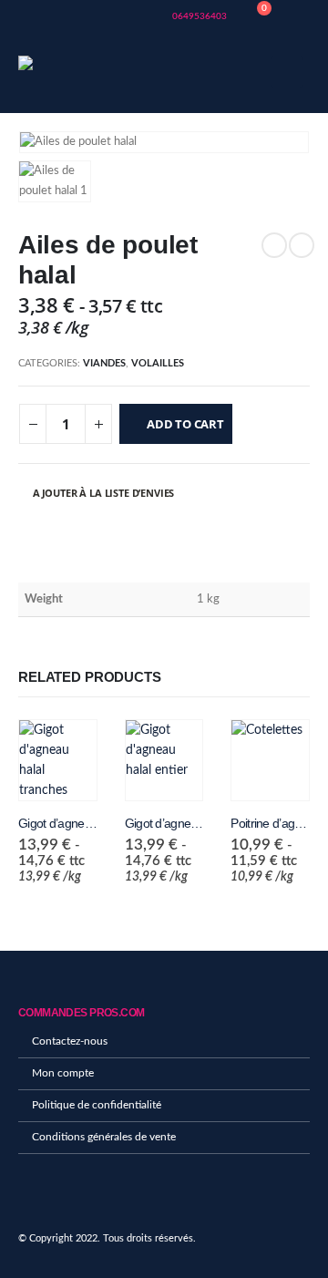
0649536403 (198, 16)
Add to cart (185, 424)
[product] (58, 760)
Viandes (104, 363)
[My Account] (295, 16)
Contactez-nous (70, 1041)
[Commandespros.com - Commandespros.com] (68, 72)
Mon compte (63, 1073)
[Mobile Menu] (287, 72)
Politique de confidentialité (96, 1105)
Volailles (157, 363)
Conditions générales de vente (104, 1137)
